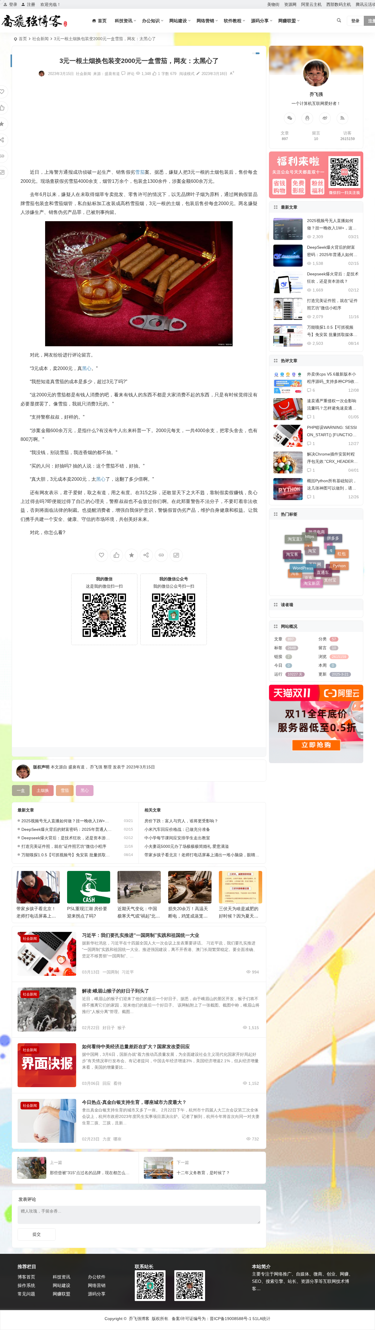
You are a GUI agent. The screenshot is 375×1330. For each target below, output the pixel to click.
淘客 (295, 562)
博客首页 (26, 1276)
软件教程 (232, 20)
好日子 (109, 1027)
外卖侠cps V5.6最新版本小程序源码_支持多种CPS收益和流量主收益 (333, 381)
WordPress (303, 540)
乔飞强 (96, 767)
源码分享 (260, 20)
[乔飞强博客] (34, 20)
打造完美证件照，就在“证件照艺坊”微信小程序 (63, 846)
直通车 (323, 540)
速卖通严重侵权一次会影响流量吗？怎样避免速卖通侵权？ (331, 408)
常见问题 (26, 1293)
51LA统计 (261, 1318)
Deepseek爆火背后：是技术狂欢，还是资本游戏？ (66, 837)
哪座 (117, 1139)
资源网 (290, 4)
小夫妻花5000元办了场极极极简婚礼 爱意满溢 (186, 846)
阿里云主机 (311, 4)
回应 (107, 1083)
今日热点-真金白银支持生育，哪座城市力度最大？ (134, 1102)
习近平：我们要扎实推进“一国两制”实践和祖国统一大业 (140, 935)
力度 (107, 1139)
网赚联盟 (287, 20)
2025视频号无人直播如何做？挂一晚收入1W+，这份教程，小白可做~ (66, 821)
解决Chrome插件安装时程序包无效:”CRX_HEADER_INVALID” (332, 461)
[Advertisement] (139, 122)
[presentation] (228, 880)
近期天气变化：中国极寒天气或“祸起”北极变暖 (138, 916)
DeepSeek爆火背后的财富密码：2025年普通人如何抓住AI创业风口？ (66, 829)
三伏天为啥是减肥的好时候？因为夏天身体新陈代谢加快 (238, 916)
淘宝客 (292, 547)
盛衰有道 (112, 73)
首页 (23, 38)
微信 (333, 577)
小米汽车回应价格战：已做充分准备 (177, 829)
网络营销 (205, 20)
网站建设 (178, 20)
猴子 (121, 1027)
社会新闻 (40, 38)
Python (339, 549)
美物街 (273, 4)
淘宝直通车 (298, 555)
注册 (31, 4)
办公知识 (151, 20)
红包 (342, 562)
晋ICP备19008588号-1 (230, 1318)
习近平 (128, 972)
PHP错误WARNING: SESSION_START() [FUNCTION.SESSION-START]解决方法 (332, 434)
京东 (308, 577)
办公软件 (96, 1276)
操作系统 (26, 1285)
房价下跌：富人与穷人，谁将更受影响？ (181, 821)
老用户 (293, 571)
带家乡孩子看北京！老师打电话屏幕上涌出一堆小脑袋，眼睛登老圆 (205, 854)
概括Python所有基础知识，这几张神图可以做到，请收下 (332, 488)
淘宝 (312, 531)
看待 (117, 1083)
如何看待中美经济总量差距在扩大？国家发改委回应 (136, 1046)
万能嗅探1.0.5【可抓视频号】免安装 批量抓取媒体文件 (66, 854)
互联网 (315, 584)
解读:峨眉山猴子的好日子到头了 (115, 990)
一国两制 (111, 972)
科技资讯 (123, 20)
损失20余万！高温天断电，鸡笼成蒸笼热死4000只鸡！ (188, 916)
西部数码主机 (338, 4)
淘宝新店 (312, 558)
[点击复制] (307, 118)
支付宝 (330, 564)
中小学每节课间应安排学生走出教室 (177, 837)
